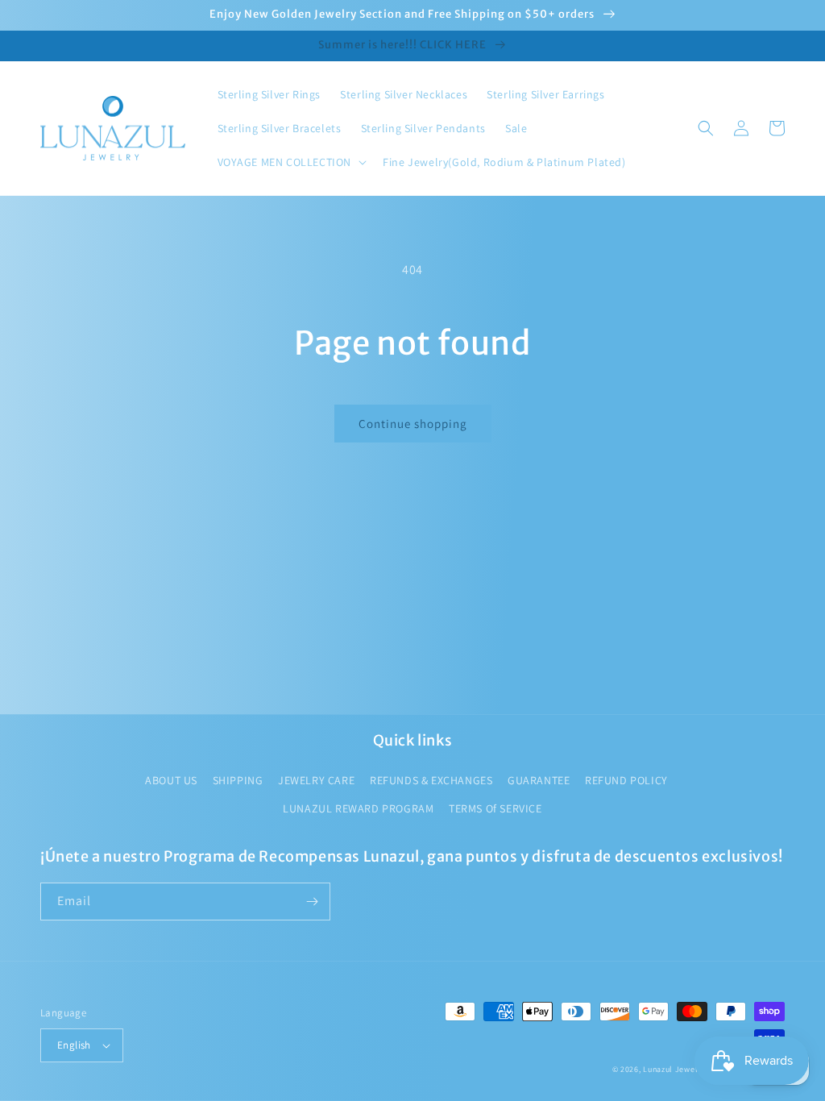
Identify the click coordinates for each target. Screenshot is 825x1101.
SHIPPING (238, 780)
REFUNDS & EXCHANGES (431, 780)
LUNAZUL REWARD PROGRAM (358, 808)
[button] (291, 162)
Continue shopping (413, 423)
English (74, 1045)
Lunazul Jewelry (674, 1069)
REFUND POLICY (626, 780)
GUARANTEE (539, 780)
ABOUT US (171, 780)
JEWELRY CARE (316, 780)
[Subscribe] (312, 901)
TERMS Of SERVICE (495, 808)
